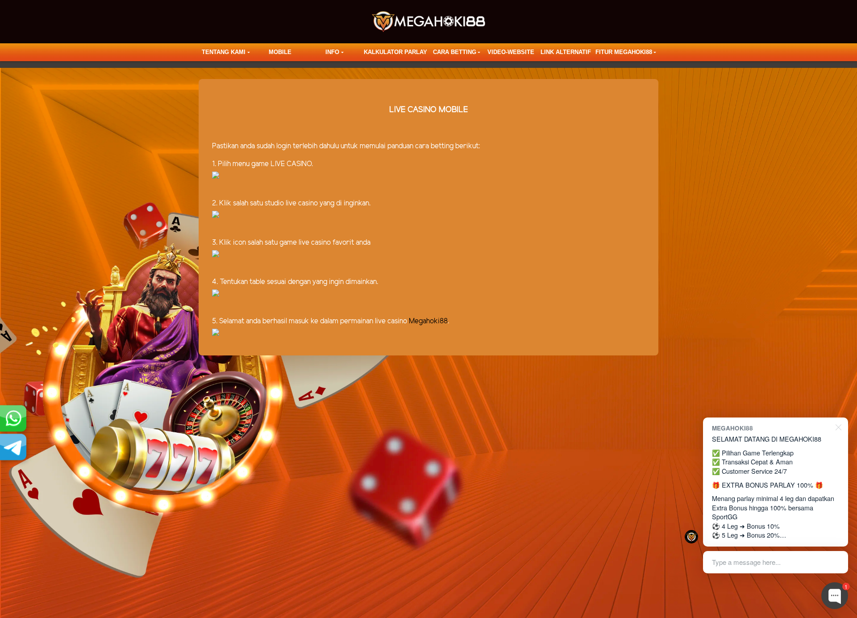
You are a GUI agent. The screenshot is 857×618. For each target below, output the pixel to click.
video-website (510, 52)
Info (332, 52)
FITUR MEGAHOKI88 (623, 52)
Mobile (280, 52)
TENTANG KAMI (223, 52)
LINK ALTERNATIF (566, 52)
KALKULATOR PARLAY (395, 52)
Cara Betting (454, 52)
